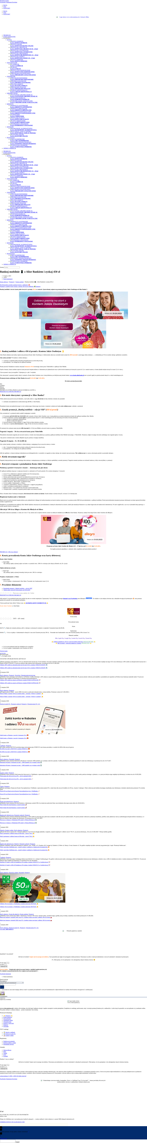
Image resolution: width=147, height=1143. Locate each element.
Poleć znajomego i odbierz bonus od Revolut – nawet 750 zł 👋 (17, 836)
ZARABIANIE (11, 76)
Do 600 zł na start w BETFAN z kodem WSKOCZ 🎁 (15, 751)
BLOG (5, 5)
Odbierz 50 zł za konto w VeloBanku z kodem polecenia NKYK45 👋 (19, 906)
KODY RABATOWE (9, 36)
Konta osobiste (20, 282)
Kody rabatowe (4, 675)
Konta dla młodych (14, 914)
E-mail (2, 964)
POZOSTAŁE (11, 137)
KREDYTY (10, 104)
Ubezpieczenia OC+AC (33, 704)
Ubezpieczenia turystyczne (28, 675)
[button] (4, 654)
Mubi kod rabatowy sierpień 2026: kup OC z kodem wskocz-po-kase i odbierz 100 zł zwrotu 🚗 (26, 920)
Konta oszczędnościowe (6, 801)
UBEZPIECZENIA (12, 93)
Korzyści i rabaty (13, 872)
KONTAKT (6, 8)
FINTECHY (10, 127)
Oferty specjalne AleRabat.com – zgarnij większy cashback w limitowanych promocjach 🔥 (25, 850)
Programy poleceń (16, 704)
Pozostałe (11, 759)
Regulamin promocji (17, 588)
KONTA (9, 39)
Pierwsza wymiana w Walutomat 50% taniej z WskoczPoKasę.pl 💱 (18, 823)
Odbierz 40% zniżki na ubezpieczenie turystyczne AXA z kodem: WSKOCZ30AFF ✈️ (23, 668)
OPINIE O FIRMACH (9, 148)
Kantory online (4, 773)
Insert (17, 1142)
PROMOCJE (7, 35)
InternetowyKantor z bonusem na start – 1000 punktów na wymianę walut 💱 (21, 765)
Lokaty (2, 786)
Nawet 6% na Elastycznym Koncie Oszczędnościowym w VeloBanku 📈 (20, 794)
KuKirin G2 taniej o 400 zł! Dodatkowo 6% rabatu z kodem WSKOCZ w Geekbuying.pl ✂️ (25, 865)
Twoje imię (3, 963)
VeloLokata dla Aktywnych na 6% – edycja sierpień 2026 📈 (16, 779)
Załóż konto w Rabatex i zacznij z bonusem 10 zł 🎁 (14, 738)
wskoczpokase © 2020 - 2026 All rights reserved (13, 1076)
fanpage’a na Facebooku (70, 598)
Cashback (2, 745)
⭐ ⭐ (36, 603)
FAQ (4, 6)
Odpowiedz (4, 1138)
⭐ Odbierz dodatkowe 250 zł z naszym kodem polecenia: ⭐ (73, 641)
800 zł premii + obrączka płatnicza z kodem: (69, 643)
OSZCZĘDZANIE (12, 62)
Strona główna (4, 282)
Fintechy (2, 830)
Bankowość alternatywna (7, 815)
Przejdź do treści (4, 0)
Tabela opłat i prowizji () (16, 590)
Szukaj (2, 267)
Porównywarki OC (5, 704)
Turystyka (17, 675)
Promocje (11, 282)
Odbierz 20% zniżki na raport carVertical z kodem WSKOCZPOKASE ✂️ (20, 683)
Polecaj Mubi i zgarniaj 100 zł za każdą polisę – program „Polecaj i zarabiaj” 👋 (21, 696)
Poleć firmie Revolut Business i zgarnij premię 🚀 (13, 807)
